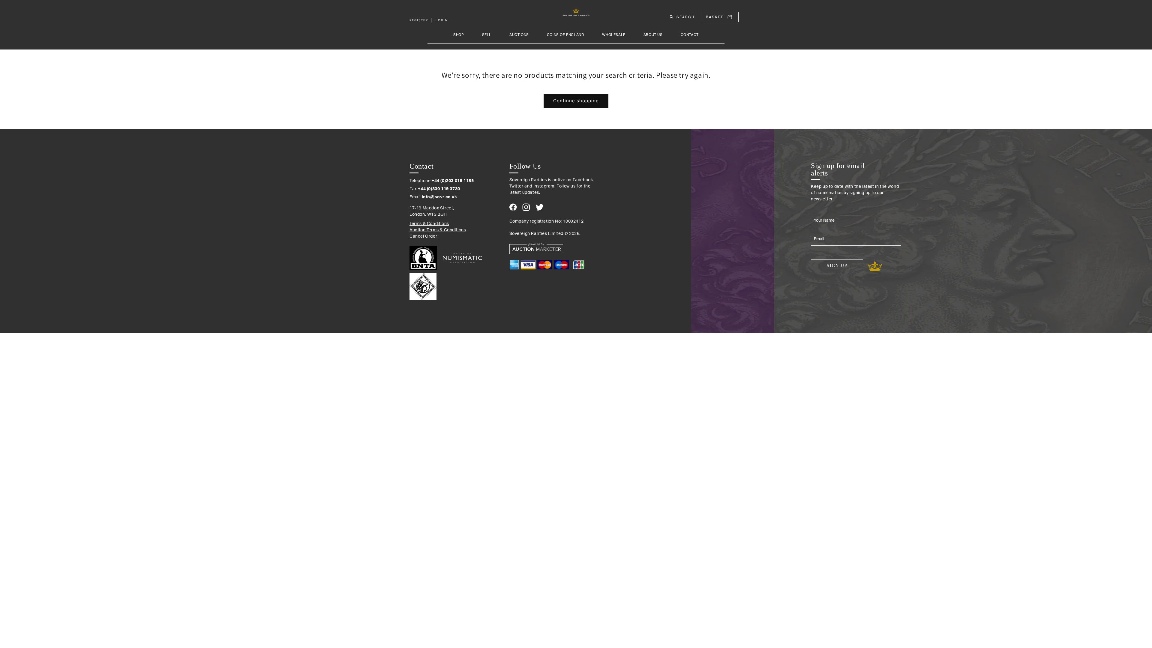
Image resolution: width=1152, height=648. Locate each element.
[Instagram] (526, 207)
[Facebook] (513, 207)
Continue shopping (576, 101)
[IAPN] (423, 285)
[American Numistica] (462, 258)
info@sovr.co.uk (439, 197)
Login (442, 20)
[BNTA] (426, 258)
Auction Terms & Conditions (438, 230)
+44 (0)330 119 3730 (439, 189)
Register (419, 20)
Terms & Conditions (429, 224)
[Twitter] (540, 207)
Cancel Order (423, 236)
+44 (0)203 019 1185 (453, 181)
